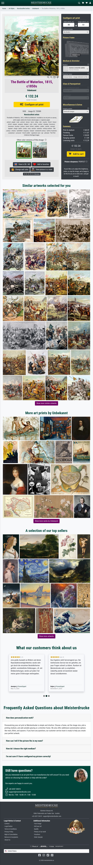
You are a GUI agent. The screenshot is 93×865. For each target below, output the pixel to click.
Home (4, 8)
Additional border (68, 29)
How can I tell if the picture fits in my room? (24, 741)
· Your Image (37, 824)
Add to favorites (42, 164)
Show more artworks (46, 636)
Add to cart (77, 154)
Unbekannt (35, 8)
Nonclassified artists (23, 8)
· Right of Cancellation (10, 834)
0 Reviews (36, 174)
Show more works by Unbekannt (46, 521)
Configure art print (33, 104)
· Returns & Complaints (11, 837)
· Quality (35, 829)
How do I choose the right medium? (21, 748)
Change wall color (21, 169)
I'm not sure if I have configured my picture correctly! (28, 756)
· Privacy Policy (8, 832)
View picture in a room (43, 169)
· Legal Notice (8, 826)
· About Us (7, 840)
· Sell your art (37, 826)
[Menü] (2, 3)
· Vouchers (36, 834)
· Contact (6, 824)
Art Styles (12, 8)
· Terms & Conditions (10, 829)
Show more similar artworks (46, 403)
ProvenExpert (21, 686)
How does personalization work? (20, 717)
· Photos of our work (39, 832)
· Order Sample (38, 837)
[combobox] (76, 32)
